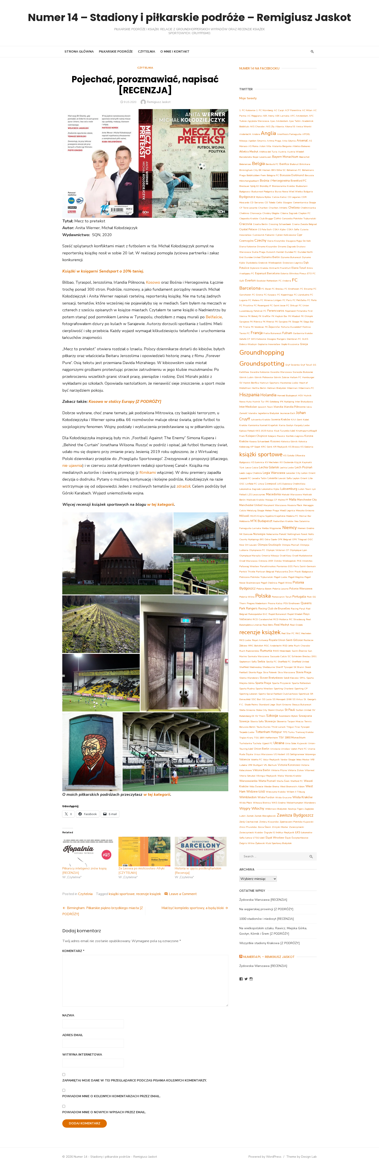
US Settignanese (295, 754)
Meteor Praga (272, 510)
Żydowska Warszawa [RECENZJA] (263, 900)
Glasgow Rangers (276, 339)
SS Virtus (297, 699)
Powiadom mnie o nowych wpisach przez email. (104, 1112)
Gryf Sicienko (292, 364)
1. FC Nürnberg (264, 110)
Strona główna (79, 52)
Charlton (263, 207)
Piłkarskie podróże (116, 52)
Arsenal (302, 140)
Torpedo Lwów (246, 732)
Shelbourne (269, 667)
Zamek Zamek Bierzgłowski (261, 815)
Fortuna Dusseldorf (291, 327)
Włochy (257, 808)
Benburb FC (272, 164)
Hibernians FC (306, 388)
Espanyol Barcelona (267, 273)
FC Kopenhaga (285, 294)
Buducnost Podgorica (262, 191)
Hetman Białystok (276, 388)
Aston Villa (265, 146)
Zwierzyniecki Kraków (251, 832)
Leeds (242, 473)
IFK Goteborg (272, 401)
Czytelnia (146, 52)
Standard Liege (267, 704)
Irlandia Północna (295, 407)
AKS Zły (270, 126)
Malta (292, 499)
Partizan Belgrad (265, 571)
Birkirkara (304, 164)
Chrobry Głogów (270, 213)
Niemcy (289, 528)
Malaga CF (271, 499)
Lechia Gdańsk (269, 467)
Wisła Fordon (265, 797)
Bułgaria (308, 191)
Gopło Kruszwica (290, 344)
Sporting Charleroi (283, 688)
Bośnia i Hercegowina (275, 181)
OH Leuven (251, 545)
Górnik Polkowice (263, 377)
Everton (250, 280)
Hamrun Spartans (269, 382)
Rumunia (266, 651)
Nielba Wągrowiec (271, 528)
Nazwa (68, 1015)
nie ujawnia (72, 465)
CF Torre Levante (248, 207)
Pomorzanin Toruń (281, 596)
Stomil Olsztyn (276, 710)
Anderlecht (245, 134)
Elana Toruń (298, 268)
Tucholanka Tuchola (250, 743)
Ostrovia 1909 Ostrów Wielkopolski (277, 561)
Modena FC (292, 516)
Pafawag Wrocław (249, 566)
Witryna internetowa (82, 1055)
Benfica (284, 164)
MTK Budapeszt (261, 521)
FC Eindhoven (291, 288)
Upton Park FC (299, 748)
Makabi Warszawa (292, 494)
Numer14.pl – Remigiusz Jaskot (269, 956)
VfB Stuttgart (255, 765)
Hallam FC (295, 377)
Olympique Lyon (298, 550)
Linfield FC (251, 483)
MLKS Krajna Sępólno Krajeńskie (267, 516)
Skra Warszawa (286, 672)
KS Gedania (306, 446)
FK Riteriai (268, 321)
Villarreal (309, 770)
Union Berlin (261, 748)
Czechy (260, 240)
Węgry (244, 808)
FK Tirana (244, 327)
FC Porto (311, 300)
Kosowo (153, 282)
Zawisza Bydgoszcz (295, 815)
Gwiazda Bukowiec (303, 372)
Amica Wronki (303, 126)
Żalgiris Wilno (246, 843)
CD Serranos (257, 202)
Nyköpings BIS (256, 539)
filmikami (147, 472)
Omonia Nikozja (270, 555)
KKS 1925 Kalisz (264, 430)
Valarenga (310, 754)
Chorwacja (255, 213)
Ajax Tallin (295, 121)
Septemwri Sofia (248, 661)
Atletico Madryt (248, 151)
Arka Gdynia (289, 140)
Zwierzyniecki (296, 827)
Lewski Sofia (285, 478)
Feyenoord (290, 311)
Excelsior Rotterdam (267, 280)
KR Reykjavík (280, 446)
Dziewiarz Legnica (293, 262)
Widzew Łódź (255, 791)
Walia (280, 775)
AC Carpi (279, 110)
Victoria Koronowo (289, 765)
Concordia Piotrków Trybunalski (299, 218)
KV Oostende (286, 462)
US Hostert (279, 754)
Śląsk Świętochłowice (296, 837)
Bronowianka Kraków (283, 186)
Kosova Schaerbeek (259, 441)
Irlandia (278, 407)
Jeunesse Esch (287, 413)
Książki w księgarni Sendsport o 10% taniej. (103, 271)
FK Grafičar (265, 316)
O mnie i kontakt (175, 52)
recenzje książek (148, 894)
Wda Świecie (256, 786)
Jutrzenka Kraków (260, 419)
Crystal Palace (248, 229)
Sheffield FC (284, 661)
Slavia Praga (303, 672)
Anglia (268, 133)
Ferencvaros (275, 311)
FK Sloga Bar (307, 321)
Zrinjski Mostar (280, 827)
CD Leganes (294, 197)
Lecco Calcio (251, 467)
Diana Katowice (247, 246)
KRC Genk (266, 446)
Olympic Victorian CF (277, 550)
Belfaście (214, 317)
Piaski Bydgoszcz (304, 571)
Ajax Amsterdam (279, 121)
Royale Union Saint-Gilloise (286, 640)
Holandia (268, 395)
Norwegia (259, 534)
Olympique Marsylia (250, 555)
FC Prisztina (246, 305)
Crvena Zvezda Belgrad (304, 224)
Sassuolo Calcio (278, 656)
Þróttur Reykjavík (285, 832)
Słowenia (281, 721)
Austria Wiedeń (295, 151)
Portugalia (299, 597)
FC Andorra (285, 280)
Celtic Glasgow (284, 202)
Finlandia (302, 311)
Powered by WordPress (264, 1157)
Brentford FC (298, 180)
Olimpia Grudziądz (269, 545)
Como (277, 218)
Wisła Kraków (302, 797)
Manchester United (251, 505)
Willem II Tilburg (296, 791)
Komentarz (73, 951)
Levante (272, 478)
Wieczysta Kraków (276, 791)
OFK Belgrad (284, 539)
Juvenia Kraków (280, 419)
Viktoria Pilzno (279, 770)
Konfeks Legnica (295, 436)
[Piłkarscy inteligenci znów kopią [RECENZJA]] (88, 851)
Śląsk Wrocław (274, 837)
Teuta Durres (263, 727)
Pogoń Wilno (285, 582)
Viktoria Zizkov (296, 770)
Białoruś (294, 164)
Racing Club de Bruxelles (274, 608)
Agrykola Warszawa (258, 121)
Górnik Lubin (246, 377)
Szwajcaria (305, 716)
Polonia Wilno (246, 596)
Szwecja (244, 721)
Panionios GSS (285, 566)
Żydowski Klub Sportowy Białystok (273, 843)
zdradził (183, 486)
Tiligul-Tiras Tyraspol (297, 727)
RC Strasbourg (297, 619)
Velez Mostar (302, 759)
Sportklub (304, 693)
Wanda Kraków (293, 775)
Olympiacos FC (257, 550)
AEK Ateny (268, 115)
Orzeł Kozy (285, 555)
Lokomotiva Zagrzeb (250, 489)
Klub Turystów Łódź (284, 430)
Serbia (261, 661)
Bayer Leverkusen (262, 157)
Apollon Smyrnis (257, 140)
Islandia (252, 413)
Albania (279, 126)
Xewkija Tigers (296, 808)
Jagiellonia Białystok (268, 413)
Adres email (72, 1035)
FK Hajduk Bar (279, 316)
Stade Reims (251, 704)
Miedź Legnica (287, 510)
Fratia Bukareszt (272, 333)
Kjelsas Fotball (247, 430)
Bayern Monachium (285, 157)
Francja (257, 332)
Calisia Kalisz (279, 197)
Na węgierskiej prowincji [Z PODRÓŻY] (266, 909)
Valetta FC (256, 759)
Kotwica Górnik (289, 441)
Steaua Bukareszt (301, 704)
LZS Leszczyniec (256, 494)
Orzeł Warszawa (248, 561)
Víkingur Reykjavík (266, 775)
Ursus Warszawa (263, 754)
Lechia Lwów (287, 467)
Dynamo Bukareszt (291, 257)
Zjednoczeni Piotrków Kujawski (296, 821)
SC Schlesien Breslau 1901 (302, 656)
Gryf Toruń (306, 364)
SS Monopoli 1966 (281, 699)
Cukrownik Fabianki (263, 235)
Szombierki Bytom (288, 716)
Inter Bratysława (304, 401)
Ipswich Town (265, 407)
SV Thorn (260, 716)
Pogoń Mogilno (296, 577)
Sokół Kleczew (291, 677)
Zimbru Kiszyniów (269, 821)
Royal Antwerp (260, 640)
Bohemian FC (294, 170)
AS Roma (253, 146)
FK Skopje (293, 321)
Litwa (261, 483)
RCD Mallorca (280, 619)
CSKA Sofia (293, 229)
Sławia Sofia (257, 721)
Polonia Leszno (280, 588)
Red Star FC (288, 633)
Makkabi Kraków (256, 499)
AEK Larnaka (282, 115)
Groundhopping (261, 352)
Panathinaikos (268, 566)
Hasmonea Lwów (289, 382)
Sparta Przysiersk (281, 683)
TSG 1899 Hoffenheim (266, 737)
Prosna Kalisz (275, 603)
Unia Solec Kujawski (296, 743)
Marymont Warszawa (274, 505)
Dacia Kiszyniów (276, 240)
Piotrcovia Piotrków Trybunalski (256, 577)
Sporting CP (300, 688)
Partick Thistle (247, 571)
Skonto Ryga (255, 672)
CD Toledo (270, 202)
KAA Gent (296, 419)
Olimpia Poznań (290, 545)
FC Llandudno (301, 294)
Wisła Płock (245, 802)
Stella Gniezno (247, 710)
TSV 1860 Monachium (292, 737)
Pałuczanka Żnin (284, 571)
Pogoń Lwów (280, 577)
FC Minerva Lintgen (271, 300)
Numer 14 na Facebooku (259, 68)
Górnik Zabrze (281, 377)
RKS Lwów (245, 640)
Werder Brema (271, 786)
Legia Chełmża (254, 473)
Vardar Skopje (288, 759)
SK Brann (298, 667)
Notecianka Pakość (276, 534)
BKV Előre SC (278, 170)
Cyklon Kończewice (285, 235)
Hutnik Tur (258, 401)
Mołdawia (244, 521)
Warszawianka (248, 781)
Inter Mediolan (248, 407)
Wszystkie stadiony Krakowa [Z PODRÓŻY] (269, 943)
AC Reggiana (254, 115)
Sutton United (303, 710)
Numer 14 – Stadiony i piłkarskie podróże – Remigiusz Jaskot (189, 17)
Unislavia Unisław (280, 748)
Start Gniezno (283, 704)
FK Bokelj (253, 316)
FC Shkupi (292, 305)
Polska (263, 595)
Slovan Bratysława (271, 677)
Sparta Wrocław (264, 688)
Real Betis (268, 624)
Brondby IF (265, 186)
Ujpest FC (267, 743)
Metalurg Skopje (255, 510)
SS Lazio (267, 699)
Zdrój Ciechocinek (248, 821)
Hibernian (292, 388)
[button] (117, 553)
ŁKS (297, 832)
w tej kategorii (160, 504)
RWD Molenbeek (282, 651)
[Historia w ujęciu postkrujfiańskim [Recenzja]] (201, 851)
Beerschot (304, 157)
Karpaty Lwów (302, 425)
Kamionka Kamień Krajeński (263, 425)
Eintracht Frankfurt (280, 268)
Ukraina (279, 743)
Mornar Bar (305, 516)
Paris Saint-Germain (304, 566)
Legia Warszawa (274, 473)
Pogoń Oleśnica (269, 582)
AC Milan (307, 110)
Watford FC (296, 781)
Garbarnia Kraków (303, 333)
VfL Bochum (270, 765)
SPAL (303, 677)
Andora (256, 134)
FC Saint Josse (277, 305)
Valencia (244, 759)
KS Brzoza (294, 446)
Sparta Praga (263, 683)
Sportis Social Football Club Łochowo (278, 693)
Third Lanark (278, 727)
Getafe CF (244, 339)
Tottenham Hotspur (268, 732)
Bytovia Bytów (263, 197)
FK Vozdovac (257, 327)
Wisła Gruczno (283, 797)
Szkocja (272, 715)
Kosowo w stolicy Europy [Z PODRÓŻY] (125, 401)
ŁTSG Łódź (259, 837)
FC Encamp (306, 288)
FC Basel (266, 288)
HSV (300, 395)
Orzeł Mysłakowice (302, 555)
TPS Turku (289, 732)
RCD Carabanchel (262, 619)
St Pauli (290, 710)
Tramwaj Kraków (304, 732)
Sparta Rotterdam (301, 683)
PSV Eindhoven (291, 603)
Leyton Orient (300, 478)
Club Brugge (266, 218)
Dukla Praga (258, 252)
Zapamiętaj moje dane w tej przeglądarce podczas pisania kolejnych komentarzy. (134, 1080)
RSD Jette (287, 645)
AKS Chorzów (257, 126)
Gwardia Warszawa (281, 372)
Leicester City (293, 473)
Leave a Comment (183, 894)
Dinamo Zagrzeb (287, 246)
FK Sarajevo (281, 321)
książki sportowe (122, 894)
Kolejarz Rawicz (276, 436)
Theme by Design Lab (301, 1157)
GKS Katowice (258, 339)
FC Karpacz (270, 294)
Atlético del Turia (268, 151)
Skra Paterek (270, 672)
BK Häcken (264, 170)
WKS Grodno (279, 802)
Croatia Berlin (260, 224)
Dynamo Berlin (270, 257)
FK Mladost (294, 316)
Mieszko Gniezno (305, 510)
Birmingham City (248, 170)
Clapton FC (304, 213)
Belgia (258, 163)
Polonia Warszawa (300, 588)
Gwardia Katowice (259, 372)
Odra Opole (271, 539)
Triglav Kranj (246, 737)
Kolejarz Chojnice (256, 436)
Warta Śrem (283, 781)
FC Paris (287, 300)
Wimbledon (248, 797)
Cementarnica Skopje (304, 202)
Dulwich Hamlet (275, 252)
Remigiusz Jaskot (158, 102)
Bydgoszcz (247, 197)
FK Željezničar (272, 327)
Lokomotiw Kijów (270, 489)
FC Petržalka (299, 300)
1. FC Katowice (247, 110)
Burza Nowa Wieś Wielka (289, 191)
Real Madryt (281, 624)
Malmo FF (283, 499)
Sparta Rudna (247, 688)
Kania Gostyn (286, 425)
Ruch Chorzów (302, 645)
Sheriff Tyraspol (284, 667)
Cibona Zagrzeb (288, 213)
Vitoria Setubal (247, 775)
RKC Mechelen (303, 633)
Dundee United (252, 257)
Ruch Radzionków (249, 651)
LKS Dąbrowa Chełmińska (291, 483)
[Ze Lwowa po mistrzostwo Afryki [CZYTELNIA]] (144, 851)
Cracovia (245, 224)
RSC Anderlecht (273, 645)
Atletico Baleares (301, 146)
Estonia (284, 273)
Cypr (299, 235)
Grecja (304, 344)
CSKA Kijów (279, 229)
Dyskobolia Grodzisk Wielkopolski (264, 262)
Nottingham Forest (297, 534)
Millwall (244, 516)
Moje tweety (248, 98)
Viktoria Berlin (261, 770)
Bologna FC (273, 175)
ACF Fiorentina (293, 110)
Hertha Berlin (259, 388)
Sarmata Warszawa (258, 656)
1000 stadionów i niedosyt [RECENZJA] (266, 919)
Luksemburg (288, 489)
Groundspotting (261, 363)
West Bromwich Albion (292, 786)
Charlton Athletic (278, 207)
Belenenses (245, 164)
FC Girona (257, 294)
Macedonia (273, 494)
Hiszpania (249, 395)
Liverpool (270, 483)
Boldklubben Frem (256, 175)
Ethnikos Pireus (297, 273)
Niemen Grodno (306, 528)
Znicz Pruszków (248, 827)
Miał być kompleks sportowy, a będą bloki (192, 908)
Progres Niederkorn (257, 603)
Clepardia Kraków (248, 218)
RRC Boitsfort (255, 645)
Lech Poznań (303, 467)
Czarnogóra (246, 240)
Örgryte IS (269, 832)
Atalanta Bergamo (281, 146)
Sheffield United (300, 661)
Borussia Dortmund (292, 175)
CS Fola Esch (265, 229)
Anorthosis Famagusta (289, 134)
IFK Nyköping (287, 401)
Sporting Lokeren (248, 693)
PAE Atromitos (304, 561)
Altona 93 (290, 126)
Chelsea (294, 207)
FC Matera (253, 300)
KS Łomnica (257, 462)
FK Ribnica (256, 321)
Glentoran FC (294, 339)
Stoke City (261, 710)
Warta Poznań (267, 781)
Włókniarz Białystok (276, 808)
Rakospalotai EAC (258, 614)
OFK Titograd (299, 539)
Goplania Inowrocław (269, 344)
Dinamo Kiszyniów (267, 246)
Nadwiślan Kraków (283, 521)
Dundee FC (291, 252)
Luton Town (304, 489)
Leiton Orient (308, 473)
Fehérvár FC (260, 311)
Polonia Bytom (264, 588)
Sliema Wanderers (249, 677)
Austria (282, 151)
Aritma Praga (274, 140)
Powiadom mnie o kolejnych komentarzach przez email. (111, 1096)
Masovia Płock (294, 505)
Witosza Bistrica (262, 802)
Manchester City (307, 499)
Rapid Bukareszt (277, 614)
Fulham (287, 333)
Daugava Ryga (294, 240)
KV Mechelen (272, 462)
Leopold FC (245, 478)
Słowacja (270, 721)
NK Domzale (245, 534)
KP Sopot (255, 446)
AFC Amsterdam (299, 115)
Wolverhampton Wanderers (301, 802)
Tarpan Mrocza (295, 721)
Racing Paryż (298, 608)
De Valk (307, 240)
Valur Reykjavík (271, 759)
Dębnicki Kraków (259, 268)
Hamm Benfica (251, 382)
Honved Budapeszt (287, 395)
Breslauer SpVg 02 (249, 186)
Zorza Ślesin (264, 827)
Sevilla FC (271, 661)
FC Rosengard (261, 305)
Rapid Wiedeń (294, 614)
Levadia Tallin (259, 478)
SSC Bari (256, 699)
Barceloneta (245, 157)
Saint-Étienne (299, 651)
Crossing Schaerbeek (280, 224)
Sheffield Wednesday (250, 667)
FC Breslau (278, 288)
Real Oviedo (296, 624)
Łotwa (248, 837)
